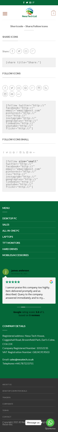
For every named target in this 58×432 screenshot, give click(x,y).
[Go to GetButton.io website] (50, 429)
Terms (5, 410)
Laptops (7, 236)
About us (6, 384)
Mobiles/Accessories (15, 255)
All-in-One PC (10, 230)
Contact (6, 417)
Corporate (7, 404)
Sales (5, 224)
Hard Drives (10, 249)
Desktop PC (9, 218)
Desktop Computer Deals (14, 391)
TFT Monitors (11, 242)
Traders (6, 397)
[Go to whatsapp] (50, 423)
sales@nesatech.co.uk (22, 359)
